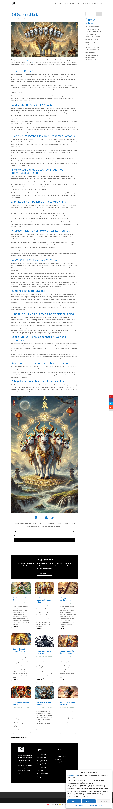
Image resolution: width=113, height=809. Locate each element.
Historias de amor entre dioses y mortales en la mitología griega (92, 49)
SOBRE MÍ (95, 3)
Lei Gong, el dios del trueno (44, 703)
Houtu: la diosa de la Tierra (20, 599)
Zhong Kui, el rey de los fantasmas (43, 652)
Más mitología (44, 573)
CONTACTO (84, 3)
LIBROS (35, 795)
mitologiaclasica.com (72, 775)
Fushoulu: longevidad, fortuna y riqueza (44, 600)
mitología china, (27, 60)
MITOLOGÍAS (62, 3)
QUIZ (77, 3)
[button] (109, 772)
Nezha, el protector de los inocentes (67, 652)
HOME (13, 795)
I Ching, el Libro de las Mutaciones (67, 599)
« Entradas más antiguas (19, 737)
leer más (15, 626)
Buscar (99, 14)
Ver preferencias (103, 801)
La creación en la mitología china (19, 650)
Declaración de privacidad (90, 805)
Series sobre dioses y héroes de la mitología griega (91, 42)
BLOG (72, 3)
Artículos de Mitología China (19, 19)
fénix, (33, 62)
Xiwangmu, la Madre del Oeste (67, 703)
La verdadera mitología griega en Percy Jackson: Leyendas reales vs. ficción (93, 29)
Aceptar (74, 801)
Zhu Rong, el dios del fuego (21, 703)
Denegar (89, 801)
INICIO (54, 3)
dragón (28, 62)
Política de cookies (78, 805)
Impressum (101, 805)
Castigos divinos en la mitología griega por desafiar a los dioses (91, 57)
